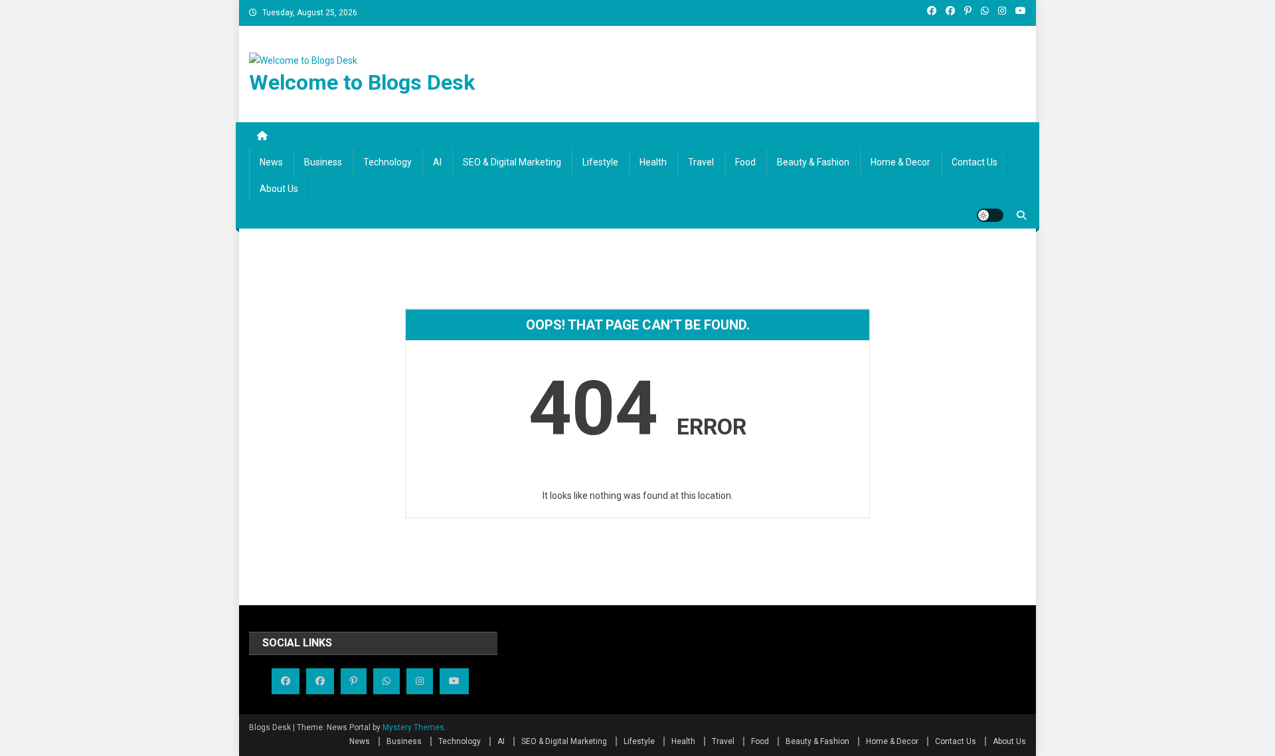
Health (653, 162)
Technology (387, 162)
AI (437, 162)
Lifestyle (600, 162)
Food (745, 162)
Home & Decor (900, 162)
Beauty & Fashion (813, 162)
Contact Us (974, 162)
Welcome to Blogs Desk (362, 82)
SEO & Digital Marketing (512, 162)
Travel (701, 162)
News (271, 162)
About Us (279, 188)
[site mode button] (990, 215)
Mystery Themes (413, 727)
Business (323, 162)
